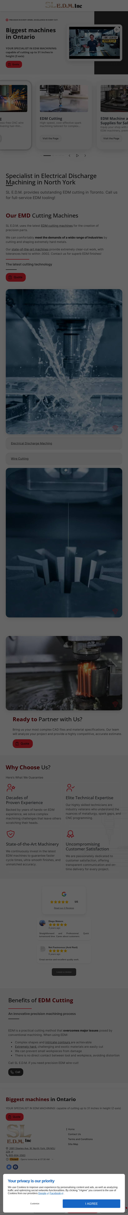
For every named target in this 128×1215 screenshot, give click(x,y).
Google (42, 1193)
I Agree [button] (91, 1203)
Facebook (55, 1193)
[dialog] (64, 1193)
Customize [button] (34, 1204)
